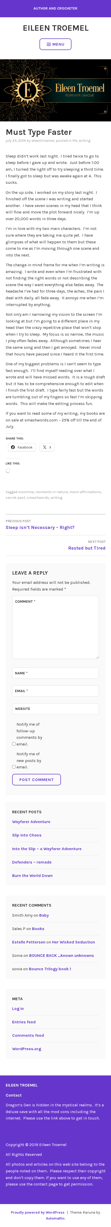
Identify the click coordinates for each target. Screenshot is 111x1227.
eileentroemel (42, 140)
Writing (84, 140)
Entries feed (24, 1021)
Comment (25, 601)
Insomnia (26, 492)
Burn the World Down (32, 875)
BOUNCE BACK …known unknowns (61, 955)
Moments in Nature (51, 492)
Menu (58, 44)
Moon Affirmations (85, 492)
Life (74, 140)
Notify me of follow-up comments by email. (29, 734)
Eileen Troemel (56, 28)
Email (21, 691)
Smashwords (38, 497)
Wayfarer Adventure (31, 821)
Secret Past (15, 497)
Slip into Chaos (27, 835)
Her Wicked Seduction (73, 942)
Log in (18, 1008)
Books (38, 928)
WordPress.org (26, 1048)
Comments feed (28, 1035)
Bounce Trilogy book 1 (50, 968)
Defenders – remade (32, 862)
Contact (14, 1095)
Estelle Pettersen (28, 942)
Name (21, 673)
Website (22, 709)
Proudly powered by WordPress (38, 1212)
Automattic (55, 1218)
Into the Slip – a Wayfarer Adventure (47, 848)
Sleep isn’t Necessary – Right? (40, 524)
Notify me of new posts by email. (29, 760)
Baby (44, 915)
